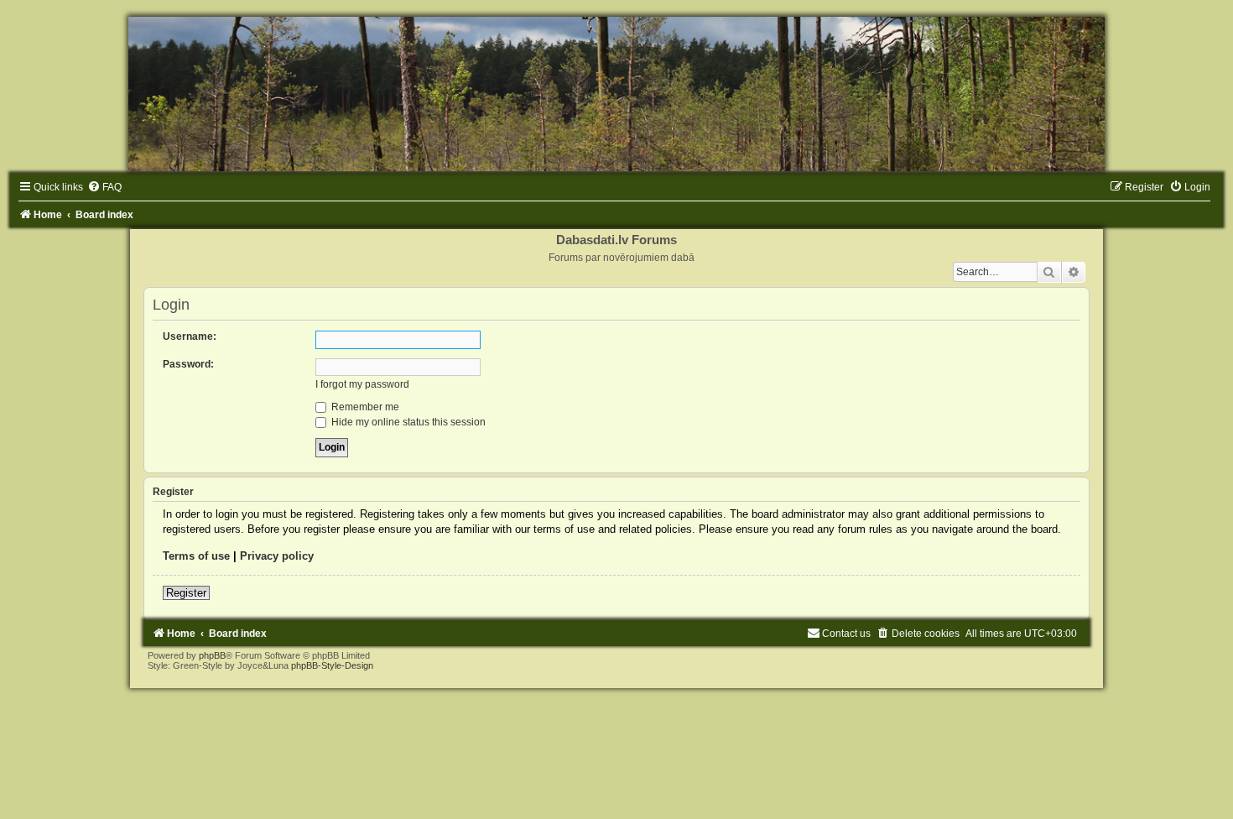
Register (186, 593)
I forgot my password (362, 384)
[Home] (616, 94)
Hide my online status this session (407, 422)
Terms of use (196, 556)
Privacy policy (277, 556)
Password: (188, 364)
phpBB (212, 655)
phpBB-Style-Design (332, 665)
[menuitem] (104, 187)
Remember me (364, 407)
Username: (189, 336)
